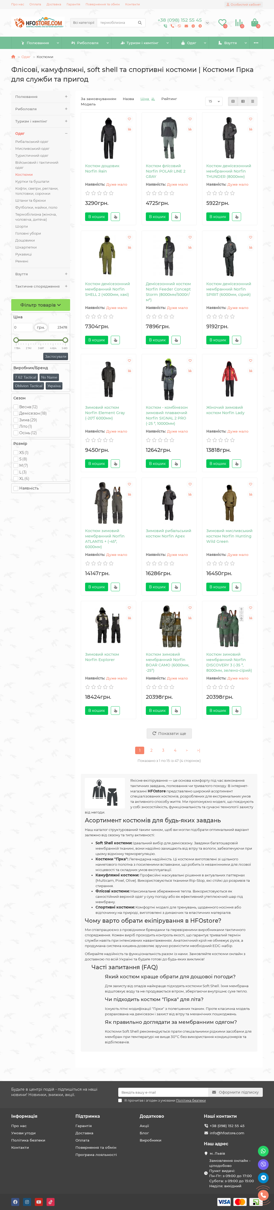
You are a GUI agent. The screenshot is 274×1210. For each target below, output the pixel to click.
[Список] (243, 101)
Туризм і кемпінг (142, 43)
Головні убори (28, 233)
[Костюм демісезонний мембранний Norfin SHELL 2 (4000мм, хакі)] (108, 256)
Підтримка (87, 1116)
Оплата (35, 4)
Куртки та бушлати (32, 181)
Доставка (54, 4)
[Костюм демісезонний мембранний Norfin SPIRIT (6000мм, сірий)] (229, 256)
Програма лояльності (96, 1154)
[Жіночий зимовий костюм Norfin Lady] (229, 379)
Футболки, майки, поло (36, 207)
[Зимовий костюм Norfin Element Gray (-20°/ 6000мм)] (108, 379)
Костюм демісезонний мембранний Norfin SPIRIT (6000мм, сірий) (228, 289)
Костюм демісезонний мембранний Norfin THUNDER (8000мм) (228, 171)
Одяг (191, 43)
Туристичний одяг (31, 155)
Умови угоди (23, 1133)
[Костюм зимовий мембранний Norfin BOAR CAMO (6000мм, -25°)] (169, 626)
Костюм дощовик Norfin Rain (102, 168)
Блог (144, 1133)
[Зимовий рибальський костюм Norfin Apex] (169, 503)
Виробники (150, 1140)
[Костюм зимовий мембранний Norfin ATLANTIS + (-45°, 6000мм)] (108, 503)
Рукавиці (23, 254)
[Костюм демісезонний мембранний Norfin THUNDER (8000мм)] (229, 138)
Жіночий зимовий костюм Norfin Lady (225, 410)
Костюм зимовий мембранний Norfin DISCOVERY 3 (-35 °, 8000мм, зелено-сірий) (229, 662)
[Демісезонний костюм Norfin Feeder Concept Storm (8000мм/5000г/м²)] (169, 256)
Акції (144, 1126)
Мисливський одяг (32, 148)
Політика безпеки (28, 1140)
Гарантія (73, 4)
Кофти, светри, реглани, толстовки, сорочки (36, 191)
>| (198, 750)
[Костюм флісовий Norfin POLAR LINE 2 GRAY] (169, 138)
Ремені (21, 261)
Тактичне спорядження (37, 286)
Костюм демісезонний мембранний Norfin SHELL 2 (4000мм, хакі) (107, 289)
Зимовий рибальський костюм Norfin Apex (168, 533)
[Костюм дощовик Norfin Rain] (108, 138)
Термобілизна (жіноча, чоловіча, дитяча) (36, 217)
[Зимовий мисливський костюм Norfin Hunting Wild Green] (229, 503)
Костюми (24, 174)
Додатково (152, 1116)
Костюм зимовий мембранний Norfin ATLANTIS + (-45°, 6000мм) (105, 538)
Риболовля (87, 43)
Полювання (38, 43)
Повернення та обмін (103, 4)
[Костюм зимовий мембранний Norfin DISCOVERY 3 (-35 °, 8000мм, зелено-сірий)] (229, 626)
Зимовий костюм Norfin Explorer (102, 657)
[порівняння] (129, 129)
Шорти (21, 226)
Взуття (230, 43)
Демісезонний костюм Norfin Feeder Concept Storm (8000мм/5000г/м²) (168, 291)
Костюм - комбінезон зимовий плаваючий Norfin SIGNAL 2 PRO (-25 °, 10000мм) (167, 415)
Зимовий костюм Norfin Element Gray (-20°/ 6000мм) (105, 413)
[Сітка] (233, 101)
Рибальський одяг (31, 141)
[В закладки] (129, 119)
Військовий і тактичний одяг (36, 165)
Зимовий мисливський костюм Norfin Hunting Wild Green (229, 536)
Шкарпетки (26, 247)
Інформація (24, 1116)
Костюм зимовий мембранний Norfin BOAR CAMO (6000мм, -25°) (167, 662)
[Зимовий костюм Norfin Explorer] (108, 626)
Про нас (17, 4)
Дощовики (25, 240)
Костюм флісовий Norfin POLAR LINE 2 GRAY (165, 171)
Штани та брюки (30, 200)
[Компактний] (252, 101)
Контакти (132, 4)
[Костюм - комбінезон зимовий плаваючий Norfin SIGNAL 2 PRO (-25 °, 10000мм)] (169, 379)
